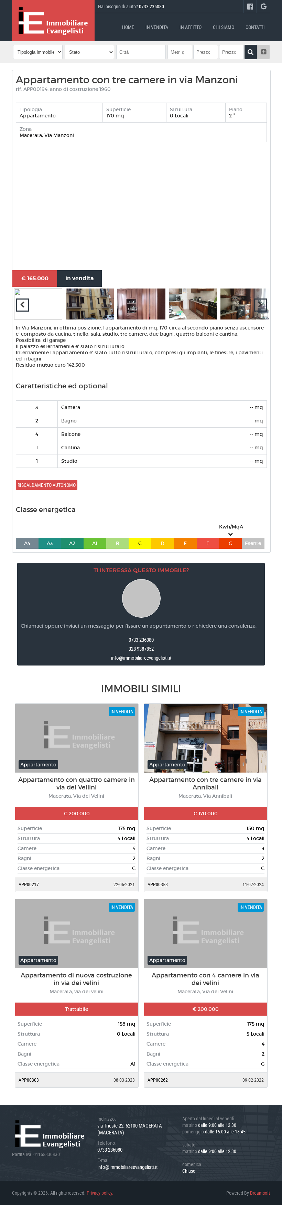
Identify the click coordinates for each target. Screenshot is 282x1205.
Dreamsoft (260, 1193)
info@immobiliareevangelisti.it (141, 657)
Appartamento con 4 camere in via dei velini (205, 979)
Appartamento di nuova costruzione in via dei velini (76, 979)
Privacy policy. (100, 1193)
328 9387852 (141, 648)
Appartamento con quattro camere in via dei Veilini (76, 783)
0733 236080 (151, 6)
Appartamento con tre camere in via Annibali (205, 783)
